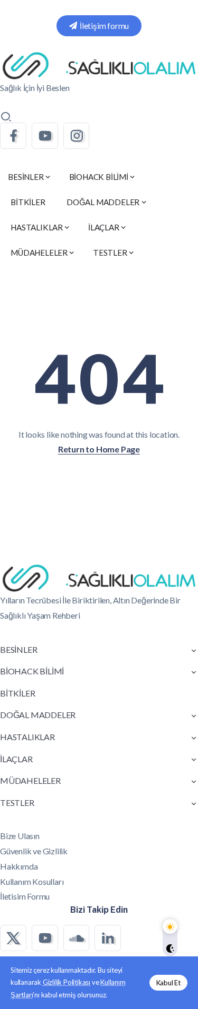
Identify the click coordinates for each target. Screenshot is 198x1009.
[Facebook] (13, 135)
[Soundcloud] (76, 938)
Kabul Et (168, 982)
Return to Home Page (99, 449)
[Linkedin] (107, 938)
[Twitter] (13, 938)
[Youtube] (45, 135)
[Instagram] (76, 135)
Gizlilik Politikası (66, 982)
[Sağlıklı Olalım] (99, 65)
